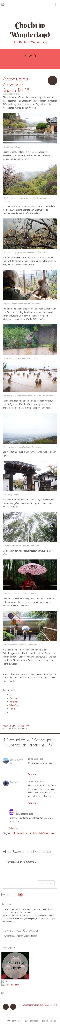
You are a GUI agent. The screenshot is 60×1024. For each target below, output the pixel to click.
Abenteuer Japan (9, 726)
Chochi (16, 94)
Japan (28, 726)
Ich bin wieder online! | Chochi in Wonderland (33, 833)
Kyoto (24, 728)
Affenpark (7, 728)
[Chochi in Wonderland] (30, 10)
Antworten (33, 774)
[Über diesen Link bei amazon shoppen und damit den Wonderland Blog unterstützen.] (2, 993)
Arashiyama (16, 728)
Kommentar (46, 883)
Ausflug (21, 726)
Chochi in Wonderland (30, 29)
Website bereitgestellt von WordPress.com (40, 1005)
